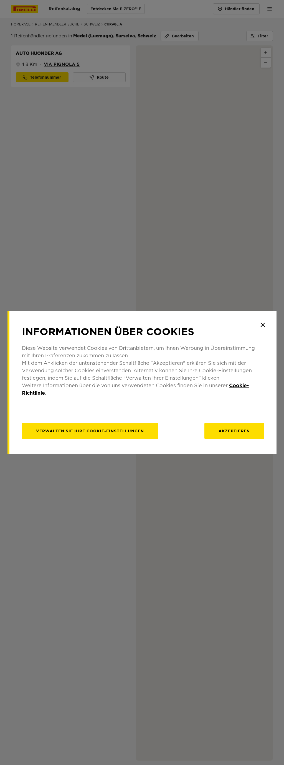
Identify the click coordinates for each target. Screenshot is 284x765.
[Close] (262, 324)
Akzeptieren (234, 430)
